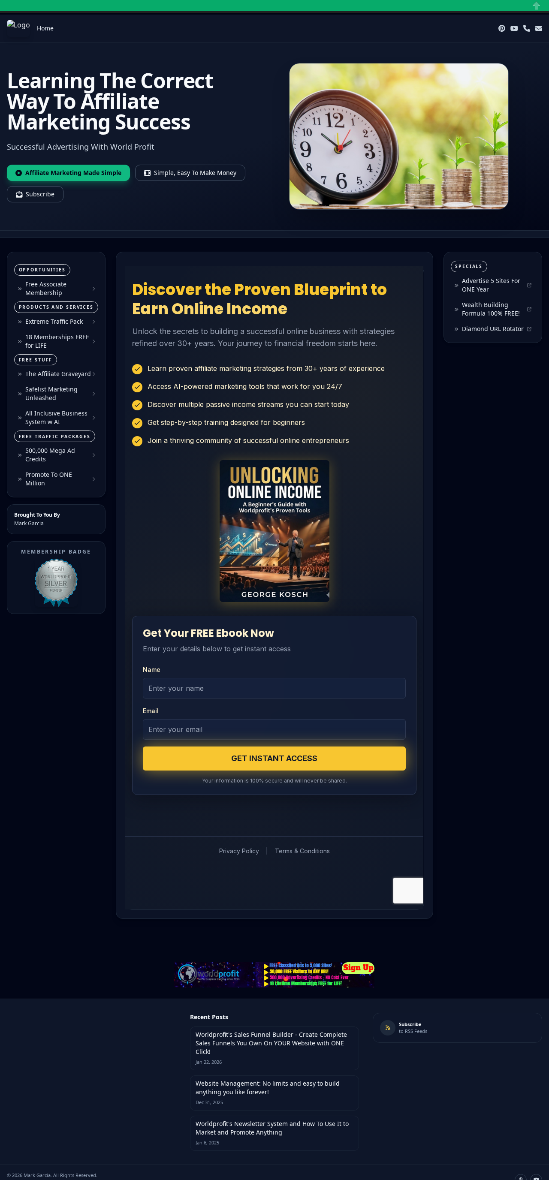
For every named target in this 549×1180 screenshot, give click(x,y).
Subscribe (40, 194)
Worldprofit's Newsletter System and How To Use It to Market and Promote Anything (272, 1128)
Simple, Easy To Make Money (195, 173)
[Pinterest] (501, 28)
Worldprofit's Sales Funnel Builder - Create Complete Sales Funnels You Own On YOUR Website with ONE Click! (271, 1043)
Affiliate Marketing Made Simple (73, 173)
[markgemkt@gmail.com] (538, 28)
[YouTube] (514, 28)
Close (536, 5)
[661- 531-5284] (526, 28)
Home (45, 28)
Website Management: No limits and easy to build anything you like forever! (268, 1087)
